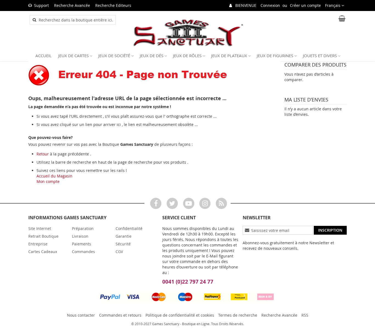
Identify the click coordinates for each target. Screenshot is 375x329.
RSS (304, 315)
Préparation (83, 228)
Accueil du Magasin (54, 176)
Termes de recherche (237, 315)
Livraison (80, 236)
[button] (334, 5)
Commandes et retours (120, 315)
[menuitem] (43, 55)
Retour (43, 154)
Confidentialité (129, 228)
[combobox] (76, 19)
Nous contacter (81, 315)
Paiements (81, 243)
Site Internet (39, 228)
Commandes (83, 251)
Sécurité (123, 243)
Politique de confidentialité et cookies (179, 315)
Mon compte (48, 181)
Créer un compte (305, 5)
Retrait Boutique (43, 236)
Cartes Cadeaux (42, 251)
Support (41, 5)
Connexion (270, 5)
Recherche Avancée (72, 5)
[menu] (187, 55)
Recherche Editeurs (113, 5)
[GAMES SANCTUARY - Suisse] (187, 33)
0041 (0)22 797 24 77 (187, 281)
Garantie (123, 236)
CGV (119, 251)
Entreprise (37, 243)
